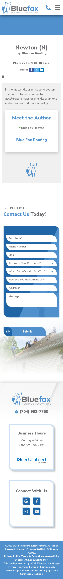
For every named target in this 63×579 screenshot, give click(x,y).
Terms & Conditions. (33, 556)
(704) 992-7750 (33, 411)
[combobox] (31, 263)
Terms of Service (39, 566)
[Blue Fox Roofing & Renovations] (20, 7)
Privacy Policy (12, 556)
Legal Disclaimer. (38, 559)
